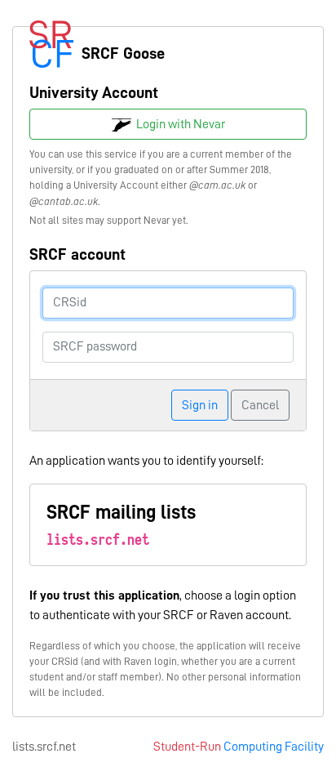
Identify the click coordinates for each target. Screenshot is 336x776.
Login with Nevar (178, 124)
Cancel (260, 405)
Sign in (200, 405)
